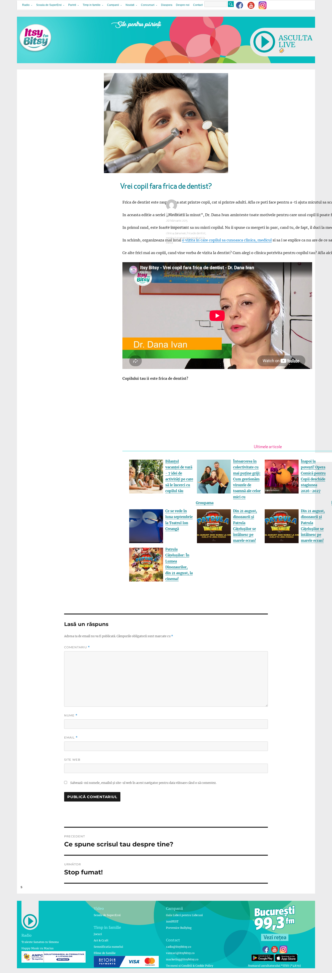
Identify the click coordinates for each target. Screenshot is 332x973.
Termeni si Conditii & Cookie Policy (189, 965)
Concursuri (147, 5)
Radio (26, 5)
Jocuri (98, 934)
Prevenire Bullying (179, 927)
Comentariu (77, 647)
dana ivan (180, 233)
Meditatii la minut (176, 227)
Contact (198, 5)
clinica (170, 233)
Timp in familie (92, 5)
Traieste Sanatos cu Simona (40, 942)
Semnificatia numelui (108, 946)
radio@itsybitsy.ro (178, 946)
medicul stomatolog (178, 238)
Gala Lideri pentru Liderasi (184, 915)
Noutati (130, 5)
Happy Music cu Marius (37, 948)
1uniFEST (172, 921)
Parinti (72, 5)
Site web (72, 759)
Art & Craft (101, 940)
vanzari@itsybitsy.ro (180, 953)
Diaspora (166, 5)
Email (71, 737)
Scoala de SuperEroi (49, 5)
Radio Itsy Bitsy (175, 214)
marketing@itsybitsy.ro (182, 959)
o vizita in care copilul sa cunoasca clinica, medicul (227, 240)
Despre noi (182, 5)
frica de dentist (196, 233)
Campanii (113, 5)
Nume (70, 715)
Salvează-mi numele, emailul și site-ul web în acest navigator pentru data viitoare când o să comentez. (143, 783)
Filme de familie (105, 953)
